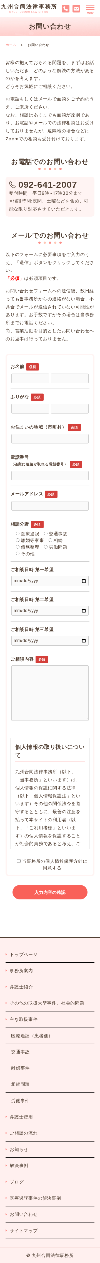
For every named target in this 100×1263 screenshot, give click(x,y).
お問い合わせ (24, 1214)
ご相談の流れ (24, 1133)
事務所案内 (21, 970)
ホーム (11, 45)
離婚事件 (20, 1068)
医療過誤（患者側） (32, 1035)
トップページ (24, 954)
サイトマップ (24, 1230)
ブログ (17, 1182)
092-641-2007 (47, 185)
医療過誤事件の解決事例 (35, 1198)
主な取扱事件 (24, 1019)
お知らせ (19, 1149)
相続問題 (20, 1084)
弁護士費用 (21, 1117)
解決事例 (19, 1165)
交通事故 (20, 1051)
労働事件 (20, 1100)
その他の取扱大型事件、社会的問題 (47, 1003)
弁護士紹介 (21, 987)
